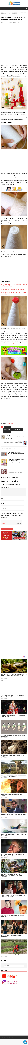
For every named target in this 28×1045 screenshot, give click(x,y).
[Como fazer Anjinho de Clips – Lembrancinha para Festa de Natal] (4, 454)
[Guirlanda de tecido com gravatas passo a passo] (4, 471)
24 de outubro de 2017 (13, 454)
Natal (20, 429)
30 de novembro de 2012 (13, 472)
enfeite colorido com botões (10, 429)
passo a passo (7, 432)
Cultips (15, 22)
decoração (7, 426)
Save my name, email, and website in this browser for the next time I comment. (13, 515)
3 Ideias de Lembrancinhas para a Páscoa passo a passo (16, 460)
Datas (8, 12)
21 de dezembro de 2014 (7, 22)
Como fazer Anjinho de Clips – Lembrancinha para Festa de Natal (16, 453)
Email (3, 503)
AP (14, 1037)
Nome (3, 498)
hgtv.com (10, 423)
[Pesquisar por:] (14, 966)
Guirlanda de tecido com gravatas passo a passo (17, 470)
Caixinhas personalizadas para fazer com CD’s (14, 293)
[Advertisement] (12, 34)
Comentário (5, 487)
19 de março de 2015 (12, 462)
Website (3, 508)
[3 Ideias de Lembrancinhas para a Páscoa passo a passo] (4, 462)
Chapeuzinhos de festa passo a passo (13, 289)
